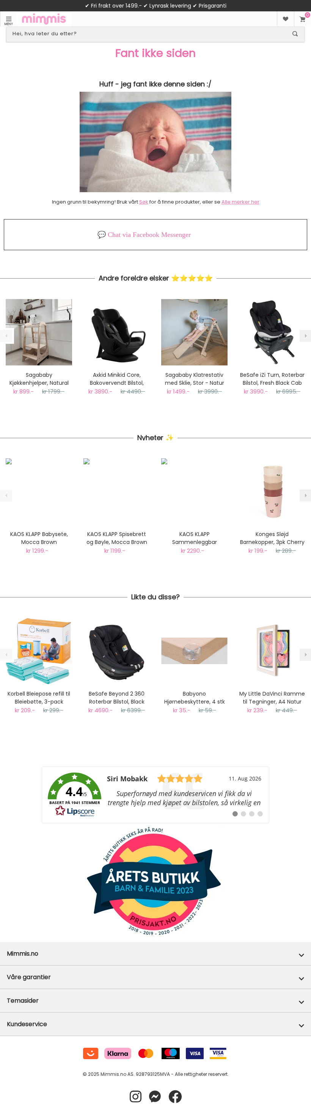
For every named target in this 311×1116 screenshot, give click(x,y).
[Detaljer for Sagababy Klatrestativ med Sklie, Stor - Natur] (194, 332)
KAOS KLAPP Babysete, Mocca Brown (39, 538)
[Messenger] (155, 1097)
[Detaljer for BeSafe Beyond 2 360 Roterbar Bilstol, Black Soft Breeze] (116, 651)
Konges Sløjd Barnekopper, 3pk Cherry (272, 538)
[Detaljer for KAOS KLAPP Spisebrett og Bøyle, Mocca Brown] (116, 491)
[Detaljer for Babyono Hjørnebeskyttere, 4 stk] (194, 651)
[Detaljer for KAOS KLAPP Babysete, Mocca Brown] (39, 491)
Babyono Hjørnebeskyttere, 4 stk (194, 697)
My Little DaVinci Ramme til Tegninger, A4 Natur (272, 697)
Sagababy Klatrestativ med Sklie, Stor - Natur (194, 379)
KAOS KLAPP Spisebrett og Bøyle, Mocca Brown (116, 538)
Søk (143, 201)
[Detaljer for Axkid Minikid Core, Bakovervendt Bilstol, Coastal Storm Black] (116, 332)
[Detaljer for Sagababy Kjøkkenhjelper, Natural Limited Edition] (39, 332)
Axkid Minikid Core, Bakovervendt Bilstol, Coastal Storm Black (117, 379)
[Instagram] (135, 1097)
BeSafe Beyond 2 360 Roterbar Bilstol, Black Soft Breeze (117, 698)
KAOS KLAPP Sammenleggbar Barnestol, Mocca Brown (194, 538)
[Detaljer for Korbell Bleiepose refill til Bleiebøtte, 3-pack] (39, 651)
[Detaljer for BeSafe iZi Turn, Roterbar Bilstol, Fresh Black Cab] (272, 332)
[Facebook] (175, 1097)
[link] (155, 795)
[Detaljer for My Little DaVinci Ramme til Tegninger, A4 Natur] (272, 651)
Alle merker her (240, 201)
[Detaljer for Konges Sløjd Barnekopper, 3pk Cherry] (272, 491)
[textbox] (148, 34)
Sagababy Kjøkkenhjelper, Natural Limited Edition (39, 379)
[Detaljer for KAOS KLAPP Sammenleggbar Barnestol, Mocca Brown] (194, 491)
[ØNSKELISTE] (285, 19)
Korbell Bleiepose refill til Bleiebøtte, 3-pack (39, 697)
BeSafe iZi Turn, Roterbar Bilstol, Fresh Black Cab (272, 379)
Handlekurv (302, 19)
